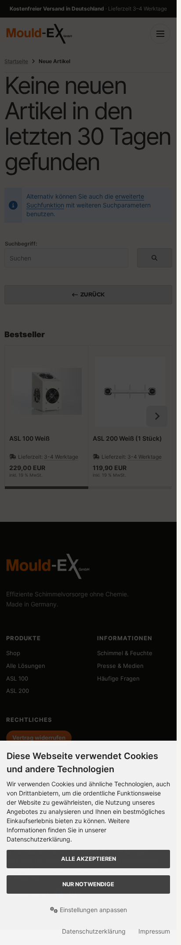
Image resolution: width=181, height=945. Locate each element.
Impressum (154, 931)
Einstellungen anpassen (92, 909)
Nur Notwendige (88, 884)
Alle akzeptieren (88, 859)
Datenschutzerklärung (94, 931)
